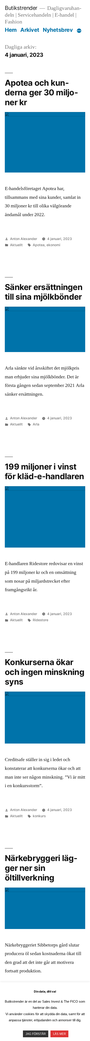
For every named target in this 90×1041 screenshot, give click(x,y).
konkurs (39, 816)
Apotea (39, 245)
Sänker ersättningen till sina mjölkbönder (43, 292)
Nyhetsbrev (58, 30)
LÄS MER (59, 1034)
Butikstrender (21, 8)
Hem (11, 30)
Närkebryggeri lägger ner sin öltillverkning (41, 868)
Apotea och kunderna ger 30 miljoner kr (41, 92)
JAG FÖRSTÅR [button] (36, 1034)
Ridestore (40, 620)
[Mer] (79, 30)
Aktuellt (16, 245)
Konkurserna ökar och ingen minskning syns (44, 672)
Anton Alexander (23, 239)
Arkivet (29, 30)
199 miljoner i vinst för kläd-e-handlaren (44, 471)
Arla (36, 424)
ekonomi (53, 245)
